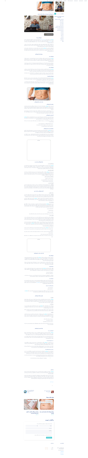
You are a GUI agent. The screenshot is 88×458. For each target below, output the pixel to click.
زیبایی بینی (62, 34)
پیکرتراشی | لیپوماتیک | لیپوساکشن (48, 402)
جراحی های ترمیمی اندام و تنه (34, 400)
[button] (5, 0)
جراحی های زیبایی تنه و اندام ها (49, 400)
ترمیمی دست (61, 23)
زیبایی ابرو (62, 31)
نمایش (45, 34)
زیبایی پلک (62, 35)
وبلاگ (28, 400)
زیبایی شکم (43, 402)
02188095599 (62, 451)
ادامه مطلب (52, 414)
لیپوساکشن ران (38, 282)
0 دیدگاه (49, 12)
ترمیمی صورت (61, 24)
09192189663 (62, 454)
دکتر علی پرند (50, 41)
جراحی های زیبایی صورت (60, 30)
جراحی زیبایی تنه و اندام (43, 39)
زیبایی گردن (61, 39)
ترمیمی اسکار (61, 20)
